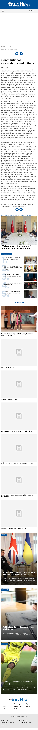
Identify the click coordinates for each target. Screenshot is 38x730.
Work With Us (23, 720)
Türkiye (5, 704)
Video (4, 708)
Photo (16, 708)
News (3, 46)
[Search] (29, 11)
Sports (28, 706)
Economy (17, 704)
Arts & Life (17, 706)
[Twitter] (21, 53)
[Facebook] (16, 53)
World (4, 706)
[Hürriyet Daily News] (19, 4)
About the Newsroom (7, 722)
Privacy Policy (5, 720)
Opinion (28, 704)
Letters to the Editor (25, 722)
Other (9, 46)
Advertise (4, 725)
